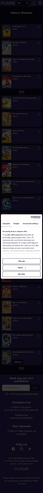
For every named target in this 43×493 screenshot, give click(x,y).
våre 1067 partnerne (15, 235)
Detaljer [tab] (16, 223)
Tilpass (20, 268)
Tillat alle (21, 261)
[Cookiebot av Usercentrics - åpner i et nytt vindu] (30, 217)
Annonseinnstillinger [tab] (31, 223)
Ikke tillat (21, 274)
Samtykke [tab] (6, 223)
